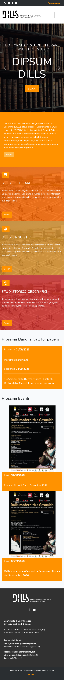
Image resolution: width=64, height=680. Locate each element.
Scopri (32, 77)
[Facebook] (12, 3)
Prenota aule (54, 3)
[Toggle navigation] (58, 15)
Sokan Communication (44, 670)
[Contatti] (5, 3)
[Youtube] (16, 3)
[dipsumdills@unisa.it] (9, 3)
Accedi (32, 674)
